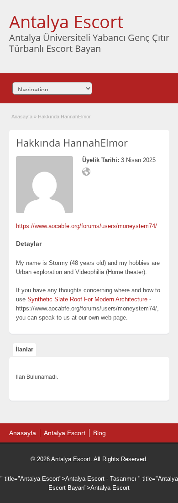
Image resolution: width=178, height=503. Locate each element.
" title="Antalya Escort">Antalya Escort (52, 478)
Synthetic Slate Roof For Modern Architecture (87, 299)
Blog (99, 433)
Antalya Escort (66, 21)
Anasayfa (21, 116)
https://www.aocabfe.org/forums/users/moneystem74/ (86, 226)
